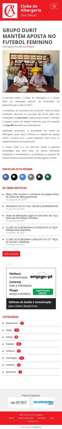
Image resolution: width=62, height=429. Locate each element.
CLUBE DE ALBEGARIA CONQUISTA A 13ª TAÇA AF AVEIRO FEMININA (32, 242)
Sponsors (13, 372)
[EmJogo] (31, 288)
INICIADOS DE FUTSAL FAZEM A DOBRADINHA (32, 207)
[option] (31, 288)
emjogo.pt (36, 427)
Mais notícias (11, 253)
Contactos (32, 421)
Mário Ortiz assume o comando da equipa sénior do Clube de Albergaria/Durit (32, 197)
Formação (14, 358)
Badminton (14, 323)
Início (11, 418)
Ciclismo (13, 351)
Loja (51, 418)
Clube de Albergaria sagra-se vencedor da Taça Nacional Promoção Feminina (32, 218)
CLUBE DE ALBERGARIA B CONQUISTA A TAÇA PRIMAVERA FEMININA (31, 230)
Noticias (41, 418)
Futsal (11, 337)
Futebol (30, 46)
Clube (12, 330)
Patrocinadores (26, 418)
